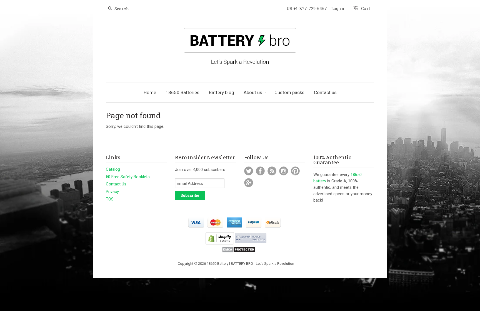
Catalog (113, 169)
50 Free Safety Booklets (128, 176)
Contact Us (116, 184)
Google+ (248, 182)
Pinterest (295, 170)
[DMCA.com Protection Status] (239, 251)
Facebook (260, 170)
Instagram (283, 170)
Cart (365, 8)
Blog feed (272, 170)
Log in (337, 8)
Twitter (248, 170)
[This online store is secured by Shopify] (220, 243)
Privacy (112, 191)
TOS (110, 199)
